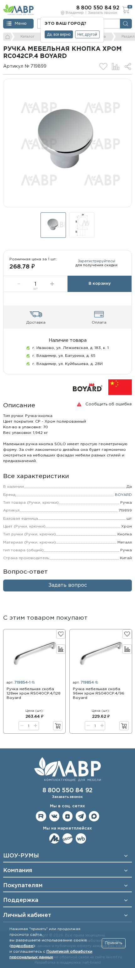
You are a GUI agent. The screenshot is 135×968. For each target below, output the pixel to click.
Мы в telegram (81, 816)
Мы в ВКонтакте (54, 816)
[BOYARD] (87, 387)
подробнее (22, 946)
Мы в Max (94, 816)
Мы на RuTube (41, 816)
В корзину (100, 283)
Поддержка (20, 900)
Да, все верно (59, 34)
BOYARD (123, 495)
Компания (17, 870)
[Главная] (8, 37)
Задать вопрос (67, 585)
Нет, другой (87, 34)
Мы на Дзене (67, 816)
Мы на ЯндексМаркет (54, 838)
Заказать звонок (102, 12)
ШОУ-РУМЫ (21, 855)
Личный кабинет (27, 915)
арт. (18, 682)
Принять (113, 943)
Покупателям (23, 885)
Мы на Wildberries (81, 838)
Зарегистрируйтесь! (96, 261)
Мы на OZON (67, 838)
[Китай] (120, 387)
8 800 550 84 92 (67, 790)
